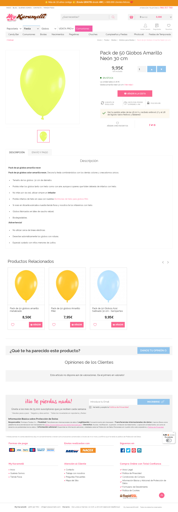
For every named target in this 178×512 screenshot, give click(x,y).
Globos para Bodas (126, 40)
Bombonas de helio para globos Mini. (71, 199)
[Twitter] (128, 450)
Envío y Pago (40, 152)
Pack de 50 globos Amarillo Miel (65, 309)
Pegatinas (74, 34)
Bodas (43, 34)
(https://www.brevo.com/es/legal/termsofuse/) (63, 425)
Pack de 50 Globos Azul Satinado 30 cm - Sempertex (107, 309)
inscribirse (153, 402)
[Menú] (173, 433)
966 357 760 (166, 7)
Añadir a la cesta (136, 94)
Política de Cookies (131, 490)
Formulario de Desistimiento (135, 487)
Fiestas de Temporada (160, 34)
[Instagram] (139, 450)
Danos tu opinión (152, 350)
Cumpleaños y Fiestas (116, 34)
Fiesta (27, 28)
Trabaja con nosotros (75, 473)
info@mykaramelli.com (51, 507)
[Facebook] (122, 450)
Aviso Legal (127, 470)
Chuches (93, 34)
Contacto (37, 8)
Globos (45, 28)
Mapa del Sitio (72, 480)
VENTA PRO (65, 28)
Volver (11, 40)
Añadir (37, 324)
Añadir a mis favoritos (117, 126)
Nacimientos (58, 34)
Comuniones (82, 28)
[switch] (169, 440)
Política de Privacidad (118, 407)
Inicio (8, 8)
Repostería (12, 28)
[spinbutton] (142, 69)
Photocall (139, 34)
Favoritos (168, 29)
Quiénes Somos (25, 8)
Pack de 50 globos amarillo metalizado (24, 309)
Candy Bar (13, 34)
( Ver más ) (128, 85)
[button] (151, 69)
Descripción (17, 152)
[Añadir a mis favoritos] (13, 325)
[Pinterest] (133, 450)
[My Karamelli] (26, 17)
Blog (15, 8)
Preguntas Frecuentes (75, 477)
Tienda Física (48, 8)
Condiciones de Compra (133, 477)
